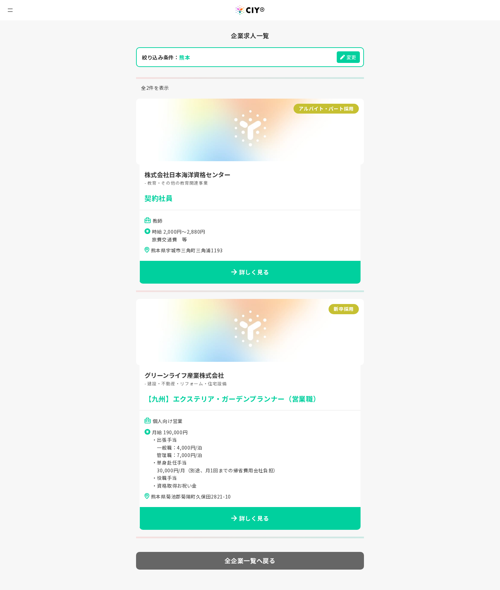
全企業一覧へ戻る (250, 560)
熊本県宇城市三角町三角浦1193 (187, 250)
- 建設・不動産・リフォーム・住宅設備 (186, 383)
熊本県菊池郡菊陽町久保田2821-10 (191, 496)
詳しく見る (254, 272)
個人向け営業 (168, 421)
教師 (158, 220)
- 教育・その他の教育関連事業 (176, 183)
